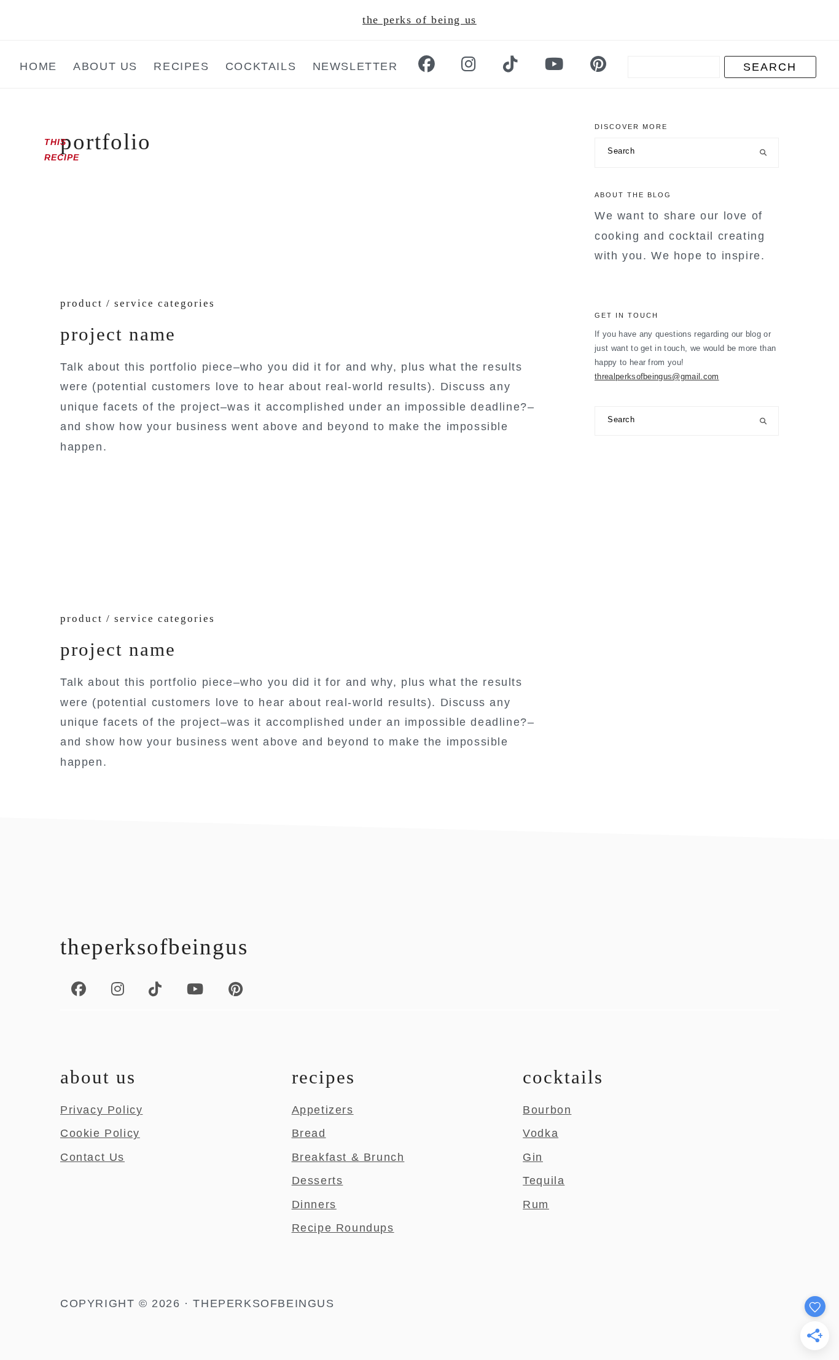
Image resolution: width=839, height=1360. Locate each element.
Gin (533, 1157)
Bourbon (547, 1110)
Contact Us (92, 1157)
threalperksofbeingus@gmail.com (657, 376)
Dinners (314, 1204)
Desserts (317, 1180)
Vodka (540, 1133)
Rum (536, 1204)
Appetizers (323, 1110)
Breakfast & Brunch (348, 1157)
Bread (309, 1133)
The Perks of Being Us (419, 20)
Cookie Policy (100, 1133)
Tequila (543, 1180)
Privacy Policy (101, 1110)
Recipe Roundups (343, 1228)
